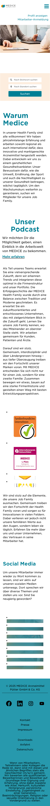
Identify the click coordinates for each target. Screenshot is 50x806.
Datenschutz (25, 749)
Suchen (25, 93)
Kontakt (25, 720)
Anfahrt (25, 744)
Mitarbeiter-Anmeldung (33, 19)
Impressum (25, 729)
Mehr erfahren (13, 256)
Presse (25, 724)
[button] (33, 6)
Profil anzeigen (38, 15)
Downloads (25, 740)
